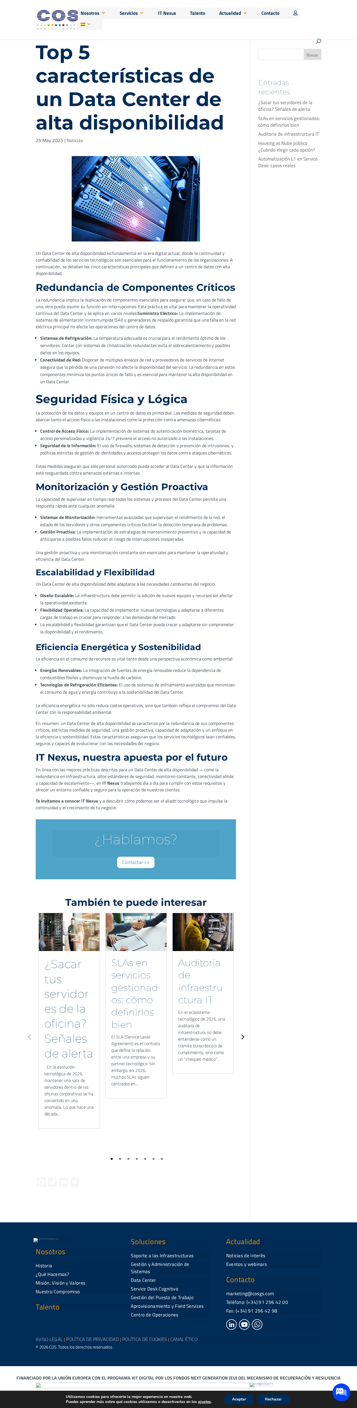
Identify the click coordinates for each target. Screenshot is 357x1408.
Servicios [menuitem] (129, 13)
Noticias (75, 140)
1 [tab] (112, 1159)
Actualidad (243, 1241)
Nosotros (51, 1251)
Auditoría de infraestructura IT (288, 134)
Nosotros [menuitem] (90, 13)
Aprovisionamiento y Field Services (167, 1306)
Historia (44, 1265)
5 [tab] (145, 1159)
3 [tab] (128, 1159)
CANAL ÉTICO (183, 1339)
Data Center (143, 1280)
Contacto (240, 1279)
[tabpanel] (69, 1021)
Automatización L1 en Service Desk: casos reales (288, 162)
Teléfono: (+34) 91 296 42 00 (257, 1302)
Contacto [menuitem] (270, 13)
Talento (47, 1306)
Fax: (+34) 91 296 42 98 (252, 1310)
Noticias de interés (246, 1255)
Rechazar (273, 1399)
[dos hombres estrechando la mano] (136, 932)
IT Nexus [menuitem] (167, 13)
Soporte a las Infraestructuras (162, 1255)
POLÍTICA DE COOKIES (144, 1339)
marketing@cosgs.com (250, 1293)
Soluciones (148, 1241)
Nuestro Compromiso (58, 1291)
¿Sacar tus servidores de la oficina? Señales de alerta (68, 1008)
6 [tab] (154, 1159)
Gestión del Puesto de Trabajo (162, 1297)
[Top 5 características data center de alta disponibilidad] (136, 241)
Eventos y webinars (246, 1264)
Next (242, 1036)
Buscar (312, 55)
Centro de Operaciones (154, 1314)
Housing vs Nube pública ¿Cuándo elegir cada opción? (286, 147)
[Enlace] (231, 1328)
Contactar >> (135, 862)
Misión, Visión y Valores (60, 1283)
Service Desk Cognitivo (154, 1288)
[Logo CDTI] (261, 1382)
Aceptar (239, 1399)
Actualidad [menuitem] (230, 13)
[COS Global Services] (58, 19)
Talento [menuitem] (197, 13)
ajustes (204, 1401)
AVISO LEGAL (49, 1339)
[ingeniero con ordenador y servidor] (203, 932)
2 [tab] (120, 1159)
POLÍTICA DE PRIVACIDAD (92, 1339)
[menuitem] (294, 13)
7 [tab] (162, 1159)
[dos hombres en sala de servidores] (69, 932)
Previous (29, 1036)
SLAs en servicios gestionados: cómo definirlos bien (289, 122)
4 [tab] (137, 1159)
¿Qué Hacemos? (52, 1274)
